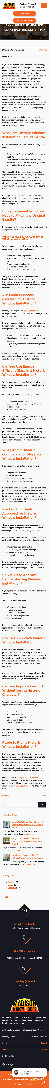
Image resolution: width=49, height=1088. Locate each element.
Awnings (11, 882)
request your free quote (29, 777)
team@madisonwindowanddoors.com (24, 928)
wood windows (30, 311)
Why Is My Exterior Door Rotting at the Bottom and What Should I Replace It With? (28, 825)
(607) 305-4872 (24, 985)
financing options (21, 786)
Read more (29, 834)
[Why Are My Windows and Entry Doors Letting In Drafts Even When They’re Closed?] (6, 841)
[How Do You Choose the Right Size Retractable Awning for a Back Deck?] (6, 858)
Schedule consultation (24, 20)
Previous (6, 795)
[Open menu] (44, 5)
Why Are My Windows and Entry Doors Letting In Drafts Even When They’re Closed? (28, 841)
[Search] (42, 804)
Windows (43, 50)
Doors (10, 885)
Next (45, 795)
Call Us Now (24, 13)
